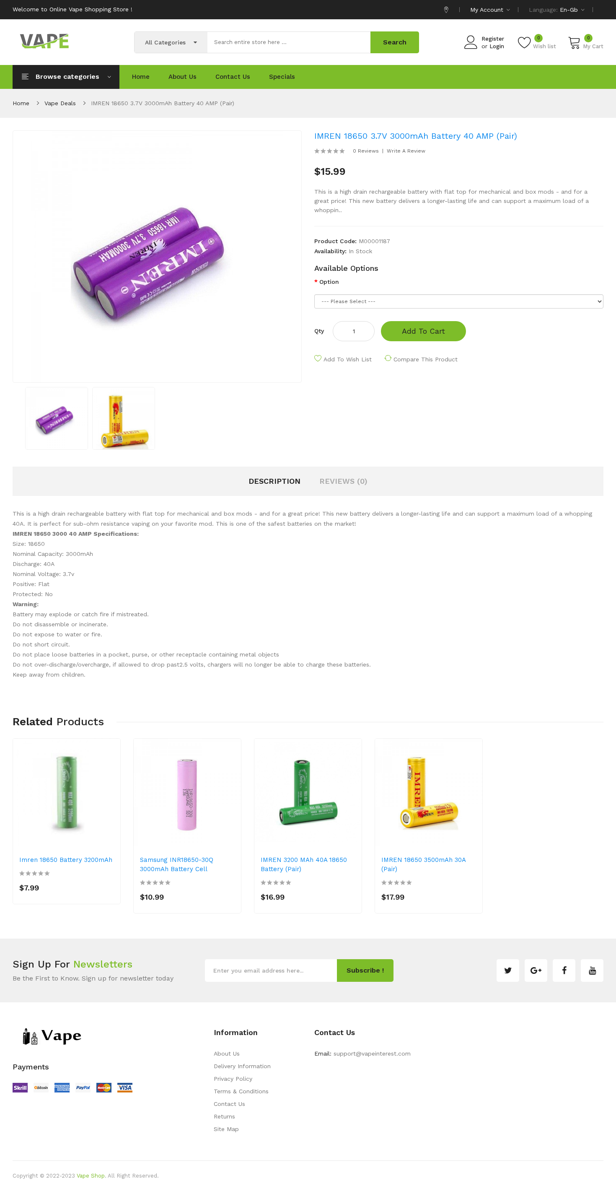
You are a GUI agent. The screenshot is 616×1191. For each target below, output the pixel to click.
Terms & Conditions (241, 1091)
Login (496, 46)
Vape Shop (91, 1176)
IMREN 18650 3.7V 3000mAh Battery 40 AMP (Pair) (162, 103)
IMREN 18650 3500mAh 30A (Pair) (423, 864)
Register (492, 39)
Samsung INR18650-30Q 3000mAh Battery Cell (176, 864)
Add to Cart (423, 331)
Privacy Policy (233, 1078)
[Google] (536, 970)
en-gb (570, 9)
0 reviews (366, 150)
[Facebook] (564, 970)
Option (329, 281)
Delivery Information (242, 1066)
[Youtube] (592, 970)
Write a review (406, 150)
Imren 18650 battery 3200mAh (65, 860)
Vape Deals (60, 103)
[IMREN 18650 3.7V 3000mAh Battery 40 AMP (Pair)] (57, 417)
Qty (319, 330)
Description (274, 481)
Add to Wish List (348, 359)
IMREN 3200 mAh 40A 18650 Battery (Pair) (304, 864)
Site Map (226, 1129)
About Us (227, 1053)
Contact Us (229, 1103)
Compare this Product (425, 359)
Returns (224, 1116)
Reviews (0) (343, 481)
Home (21, 103)
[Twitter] (508, 970)
